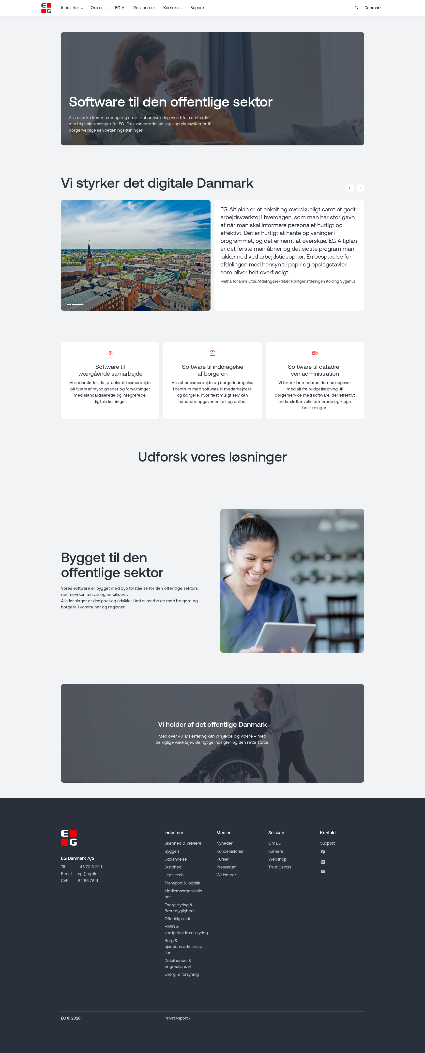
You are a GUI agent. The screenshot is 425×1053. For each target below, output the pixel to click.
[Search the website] (357, 8)
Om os (97, 8)
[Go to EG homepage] (46, 8)
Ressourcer (144, 8)
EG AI (120, 8)
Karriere (171, 8)
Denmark (373, 8)
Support (198, 8)
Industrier (70, 8)
